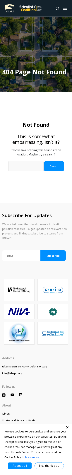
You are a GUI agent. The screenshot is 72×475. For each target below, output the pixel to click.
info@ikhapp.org (12, 373)
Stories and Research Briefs (18, 420)
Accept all (20, 465)
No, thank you (49, 465)
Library (6, 413)
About (6, 405)
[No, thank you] (67, 427)
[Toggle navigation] (65, 8)
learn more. (32, 457)
